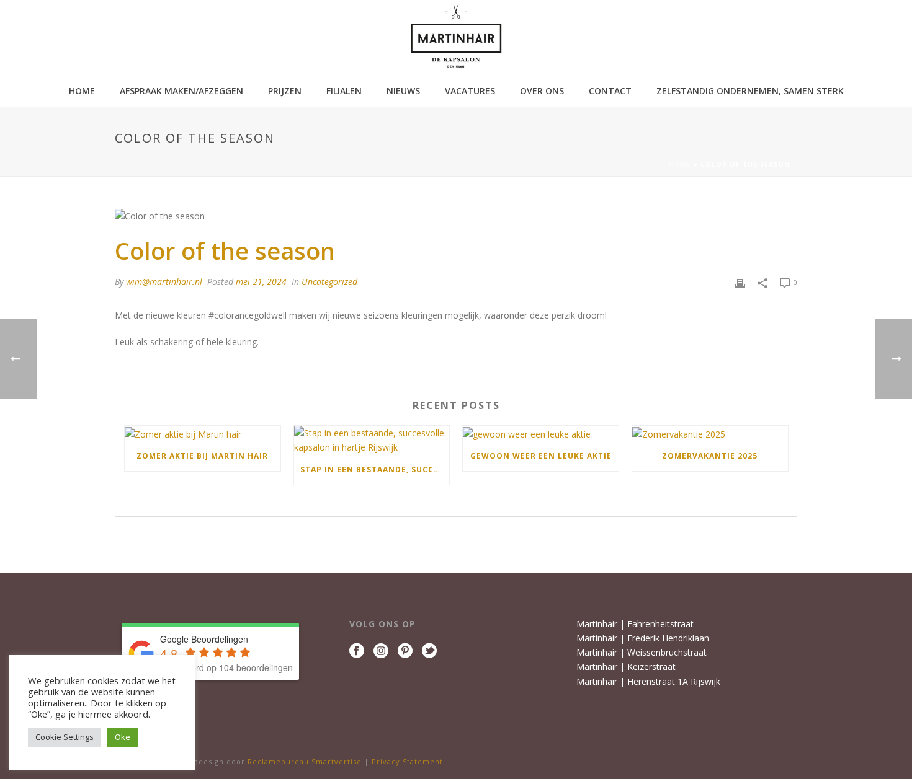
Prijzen (285, 91)
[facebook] (356, 651)
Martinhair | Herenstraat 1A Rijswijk (648, 681)
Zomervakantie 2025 (710, 456)
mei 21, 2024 (261, 282)
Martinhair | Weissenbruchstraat (641, 652)
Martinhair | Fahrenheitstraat (635, 624)
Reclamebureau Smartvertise (306, 761)
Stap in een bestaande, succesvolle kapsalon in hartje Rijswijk (375, 469)
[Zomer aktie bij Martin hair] (202, 433)
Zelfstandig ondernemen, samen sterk (750, 91)
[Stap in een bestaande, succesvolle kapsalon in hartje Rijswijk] (372, 440)
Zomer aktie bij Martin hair (202, 456)
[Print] (740, 282)
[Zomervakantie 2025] (710, 433)
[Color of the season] (456, 215)
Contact (610, 91)
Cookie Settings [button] (64, 736)
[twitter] (429, 651)
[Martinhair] (455, 37)
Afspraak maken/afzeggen (181, 91)
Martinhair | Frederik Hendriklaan (642, 638)
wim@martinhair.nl (164, 282)
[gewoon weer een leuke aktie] (541, 433)
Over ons (542, 91)
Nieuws (403, 91)
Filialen (344, 91)
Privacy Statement (407, 761)
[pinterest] (405, 651)
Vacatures (470, 91)
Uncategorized (329, 282)
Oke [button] (122, 736)
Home (82, 91)
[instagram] (380, 651)
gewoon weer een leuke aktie (541, 456)
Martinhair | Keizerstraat (626, 666)
